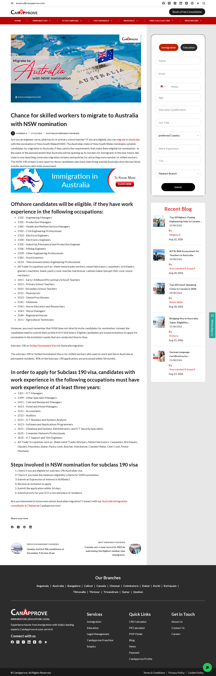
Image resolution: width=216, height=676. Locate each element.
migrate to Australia (128, 139)
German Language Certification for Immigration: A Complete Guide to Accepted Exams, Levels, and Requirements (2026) (184, 354)
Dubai (146, 585)
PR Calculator (137, 627)
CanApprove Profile (140, 658)
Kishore (173, 335)
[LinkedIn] (180, 3)
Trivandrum (110, 591)
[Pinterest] (192, 3)
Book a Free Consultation (187, 11)
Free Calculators (160, 21)
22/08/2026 (175, 225)
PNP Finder (136, 633)
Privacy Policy (176, 672)
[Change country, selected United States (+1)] (163, 86)
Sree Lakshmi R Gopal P (182, 268)
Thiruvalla (79, 591)
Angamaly (42, 585)
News (132, 646)
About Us (177, 621)
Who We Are (191, 21)
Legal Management (98, 633)
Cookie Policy (196, 672)
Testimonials (101, 21)
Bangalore (74, 585)
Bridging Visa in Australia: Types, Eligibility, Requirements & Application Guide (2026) (185, 321)
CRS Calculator (138, 621)
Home (18, 21)
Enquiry (91, 646)
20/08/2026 (175, 259)
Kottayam (170, 585)
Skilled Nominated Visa (43, 345)
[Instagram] (175, 3)
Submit (178, 187)
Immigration (40, 21)
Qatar (126, 591)
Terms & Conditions (154, 672)
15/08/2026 (175, 326)
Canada (101, 585)
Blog (132, 640)
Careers (176, 633)
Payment (134, 652)
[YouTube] (186, 3)
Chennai (115, 585)
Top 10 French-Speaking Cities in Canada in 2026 (182, 286)
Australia (58, 585)
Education (93, 627)
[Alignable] (198, 3)
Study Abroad (70, 21)
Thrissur (94, 591)
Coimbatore (131, 585)
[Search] (204, 3)
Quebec (138, 591)
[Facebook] (163, 3)
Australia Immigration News (62, 133)
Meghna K (175, 234)
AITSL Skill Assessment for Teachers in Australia (184, 253)
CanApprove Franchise (100, 640)
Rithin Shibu (176, 302)
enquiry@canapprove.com (30, 3)
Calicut (88, 585)
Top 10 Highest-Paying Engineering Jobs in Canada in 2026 (185, 219)
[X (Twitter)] (169, 3)
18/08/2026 (175, 292)
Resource (129, 21)
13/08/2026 (175, 360)
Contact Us (178, 627)
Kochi (156, 585)
